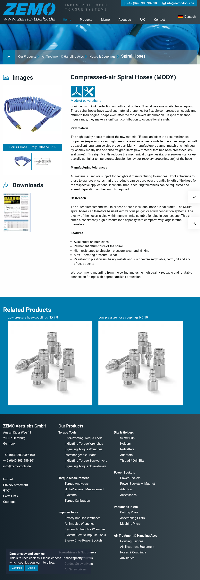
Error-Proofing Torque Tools (83, 438)
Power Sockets (124, 472)
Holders (125, 443)
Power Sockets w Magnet (137, 483)
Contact (159, 19)
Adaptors (126, 455)
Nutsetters (127, 449)
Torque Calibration (77, 500)
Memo (105, 19)
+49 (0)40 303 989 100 (19, 455)
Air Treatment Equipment (137, 547)
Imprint (8, 479)
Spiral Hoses (133, 56)
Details (32, 567)
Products (86, 19)
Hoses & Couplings (102, 56)
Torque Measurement (73, 478)
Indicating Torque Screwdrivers (86, 460)
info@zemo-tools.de (17, 466)
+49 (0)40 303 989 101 (19, 460)
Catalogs (9, 502)
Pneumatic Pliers (126, 507)
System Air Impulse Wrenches (85, 529)
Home (67, 19)
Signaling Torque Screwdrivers (85, 466)
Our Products (27, 56)
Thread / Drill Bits (132, 460)
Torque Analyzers (76, 483)
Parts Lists (10, 496)
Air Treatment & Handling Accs (63, 56)
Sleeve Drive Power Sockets (84, 540)
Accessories (128, 495)
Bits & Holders (124, 432)
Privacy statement (15, 485)
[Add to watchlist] (194, 197)
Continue (17, 567)
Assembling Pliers (132, 518)
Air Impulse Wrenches (79, 524)
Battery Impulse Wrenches (82, 518)
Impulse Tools (68, 512)
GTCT (7, 490)
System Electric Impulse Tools (85, 535)
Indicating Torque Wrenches (84, 443)
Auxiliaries (127, 558)
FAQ (142, 19)
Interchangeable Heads (80, 455)
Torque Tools (67, 432)
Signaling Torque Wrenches (83, 449)
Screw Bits (127, 438)
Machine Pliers (130, 524)
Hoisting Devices (131, 541)
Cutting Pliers (129, 512)
